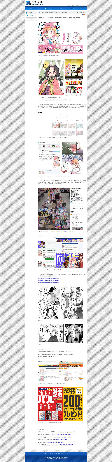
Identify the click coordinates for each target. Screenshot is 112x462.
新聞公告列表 (81, 12)
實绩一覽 (53, 453)
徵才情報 (62, 453)
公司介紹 (66, 453)
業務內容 (49, 453)
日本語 (85, 5)
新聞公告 (45, 453)
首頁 (77, 12)
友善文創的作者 (58, 453)
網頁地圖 (73, 5)
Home (70, 5)
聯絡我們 (77, 5)
